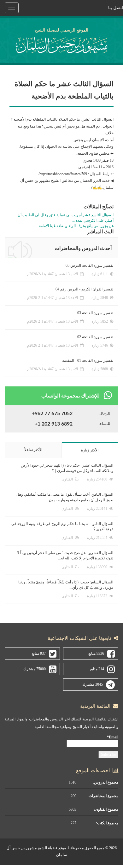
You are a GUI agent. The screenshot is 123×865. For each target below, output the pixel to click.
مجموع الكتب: (107, 823)
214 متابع (97, 669)
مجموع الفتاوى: (106, 809)
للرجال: (104, 413)
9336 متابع (96, 653)
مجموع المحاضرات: (102, 796)
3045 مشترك (92, 684)
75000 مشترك (34, 669)
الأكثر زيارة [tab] (89, 450)
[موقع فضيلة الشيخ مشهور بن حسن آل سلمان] (61, 44)
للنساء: (104, 423)
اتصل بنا (115, 7)
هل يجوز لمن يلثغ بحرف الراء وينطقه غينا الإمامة (76, 226)
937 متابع (39, 653)
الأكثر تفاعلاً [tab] (33, 450)
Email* (112, 737)
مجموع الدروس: (105, 782)
